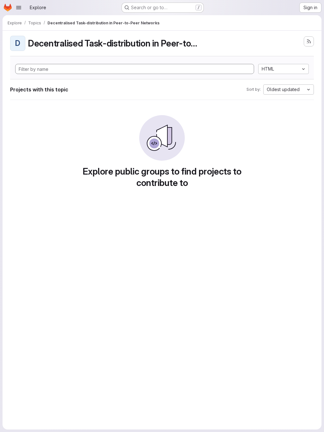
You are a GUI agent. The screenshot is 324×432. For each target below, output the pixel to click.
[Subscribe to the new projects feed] (309, 41)
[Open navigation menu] (19, 8)
